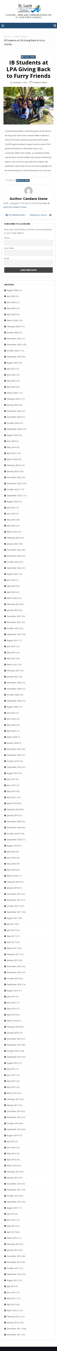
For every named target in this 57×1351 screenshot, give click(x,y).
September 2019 (14, 767)
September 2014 (14, 1129)
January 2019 (12, 815)
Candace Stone (40, 82)
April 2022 (11, 592)
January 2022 (12, 610)
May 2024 (11, 447)
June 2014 (11, 1147)
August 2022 (12, 574)
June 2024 (11, 441)
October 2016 (13, 978)
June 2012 (11, 1292)
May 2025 (11, 380)
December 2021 (14, 616)
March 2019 (12, 803)
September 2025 (14, 356)
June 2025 (11, 374)
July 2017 (11, 924)
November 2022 (14, 556)
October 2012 (13, 1268)
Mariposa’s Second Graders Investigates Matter (40, 214)
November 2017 (14, 900)
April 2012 (11, 1304)
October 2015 (13, 1051)
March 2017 (12, 948)
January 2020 (12, 743)
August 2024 (12, 435)
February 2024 (13, 465)
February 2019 (13, 809)
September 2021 (14, 634)
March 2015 (12, 1093)
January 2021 (12, 676)
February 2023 (13, 537)
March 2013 (12, 1238)
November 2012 (14, 1262)
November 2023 (14, 483)
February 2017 (13, 954)
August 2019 (12, 773)
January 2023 (12, 543)
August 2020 (12, 706)
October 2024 (13, 423)
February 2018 (13, 882)
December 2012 (14, 1256)
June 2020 (11, 718)
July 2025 (11, 368)
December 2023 (14, 477)
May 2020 (11, 725)
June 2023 (11, 513)
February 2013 (13, 1244)
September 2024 (14, 429)
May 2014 (11, 1153)
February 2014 (13, 1171)
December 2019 (14, 749)
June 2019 (11, 785)
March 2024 (12, 459)
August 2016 (12, 990)
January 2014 (12, 1177)
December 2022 (14, 549)
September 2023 (14, 495)
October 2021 (13, 628)
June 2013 (11, 1220)
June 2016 (11, 1002)
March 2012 (12, 1310)
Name (7, 238)
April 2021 (11, 658)
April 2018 (11, 869)
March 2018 (12, 875)
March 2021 (12, 664)
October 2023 (13, 489)
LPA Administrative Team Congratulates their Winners (17, 214)
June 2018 (11, 857)
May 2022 (11, 586)
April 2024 (11, 453)
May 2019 (11, 791)
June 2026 (11, 302)
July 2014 (11, 1141)
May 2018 (11, 863)
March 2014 (12, 1165)
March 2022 (12, 598)
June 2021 (11, 646)
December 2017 (14, 894)
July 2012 (11, 1286)
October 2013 (13, 1195)
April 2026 (11, 314)
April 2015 (11, 1087)
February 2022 (13, 604)
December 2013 (14, 1183)
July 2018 (11, 851)
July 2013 (11, 1213)
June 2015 (11, 1075)
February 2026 (13, 326)
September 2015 (14, 1057)
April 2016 (11, 1014)
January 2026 (12, 332)
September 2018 (14, 839)
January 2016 (12, 1032)
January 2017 (12, 960)
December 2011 (14, 1328)
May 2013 (11, 1226)
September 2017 (14, 912)
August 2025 (12, 362)
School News (29, 57)
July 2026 (11, 296)
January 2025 (12, 405)
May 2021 (11, 652)
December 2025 (14, 338)
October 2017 (13, 906)
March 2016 (12, 1020)
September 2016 (14, 984)
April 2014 (11, 1159)
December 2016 (14, 966)
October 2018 (13, 833)
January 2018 (12, 888)
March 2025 (12, 392)
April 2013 (11, 1232)
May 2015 (11, 1081)
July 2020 (11, 713)
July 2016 (11, 996)
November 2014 (14, 1117)
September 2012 (14, 1274)
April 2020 (11, 731)
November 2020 (14, 688)
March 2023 (12, 531)
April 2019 (11, 797)
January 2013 (12, 1250)
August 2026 (12, 290)
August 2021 (12, 640)
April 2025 (11, 387)
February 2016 (13, 1026)
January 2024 (12, 471)
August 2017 (12, 918)
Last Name (9, 248)
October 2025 (13, 350)
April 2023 (11, 525)
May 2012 (11, 1298)
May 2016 (11, 1008)
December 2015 (14, 1039)
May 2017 (11, 936)
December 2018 (14, 821)
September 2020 (14, 700)
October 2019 (13, 761)
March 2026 (12, 320)
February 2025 (13, 399)
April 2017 (11, 942)
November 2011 (14, 1334)
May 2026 (11, 308)
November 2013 (14, 1189)
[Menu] (3, 25)
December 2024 (14, 411)
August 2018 (12, 845)
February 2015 (13, 1099)
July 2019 (11, 779)
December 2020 (14, 682)
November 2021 (14, 622)
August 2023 (12, 501)
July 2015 (11, 1069)
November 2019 (14, 755)
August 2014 (12, 1135)
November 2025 (14, 344)
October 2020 (13, 694)
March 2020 (12, 737)
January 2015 (12, 1105)
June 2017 (11, 930)
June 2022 (11, 580)
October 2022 (13, 562)
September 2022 (14, 568)
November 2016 (14, 972)
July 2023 (11, 507)
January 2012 (12, 1322)
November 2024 (14, 417)
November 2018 (14, 827)
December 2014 (14, 1111)
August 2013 (12, 1208)
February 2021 (13, 670)
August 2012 (12, 1280)
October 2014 (13, 1123)
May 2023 (11, 519)
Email (6, 258)
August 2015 (12, 1063)
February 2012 (13, 1316)
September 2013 (14, 1201)
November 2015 (14, 1044)
